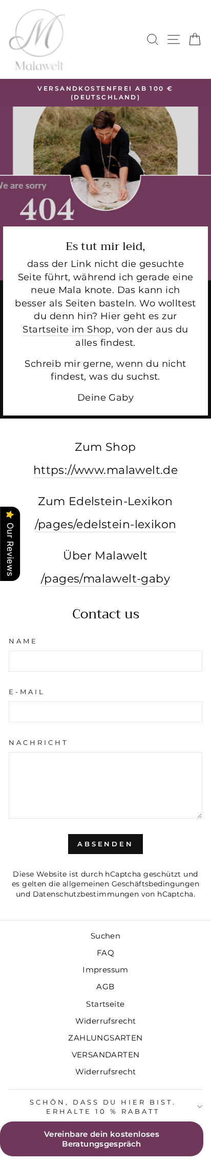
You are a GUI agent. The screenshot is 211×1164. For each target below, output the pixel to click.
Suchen (105, 936)
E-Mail (27, 692)
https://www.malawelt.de (105, 469)
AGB (105, 986)
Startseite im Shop (67, 329)
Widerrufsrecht (105, 1021)
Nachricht (38, 742)
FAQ (105, 953)
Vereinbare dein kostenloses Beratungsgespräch (101, 1139)
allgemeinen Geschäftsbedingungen (130, 883)
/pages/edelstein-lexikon (106, 524)
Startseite (105, 1004)
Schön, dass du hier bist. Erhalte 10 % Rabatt (103, 1107)
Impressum (105, 969)
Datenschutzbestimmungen (86, 894)
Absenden (105, 844)
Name (23, 641)
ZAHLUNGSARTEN (105, 1038)
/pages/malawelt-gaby (105, 578)
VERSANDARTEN (106, 1054)
